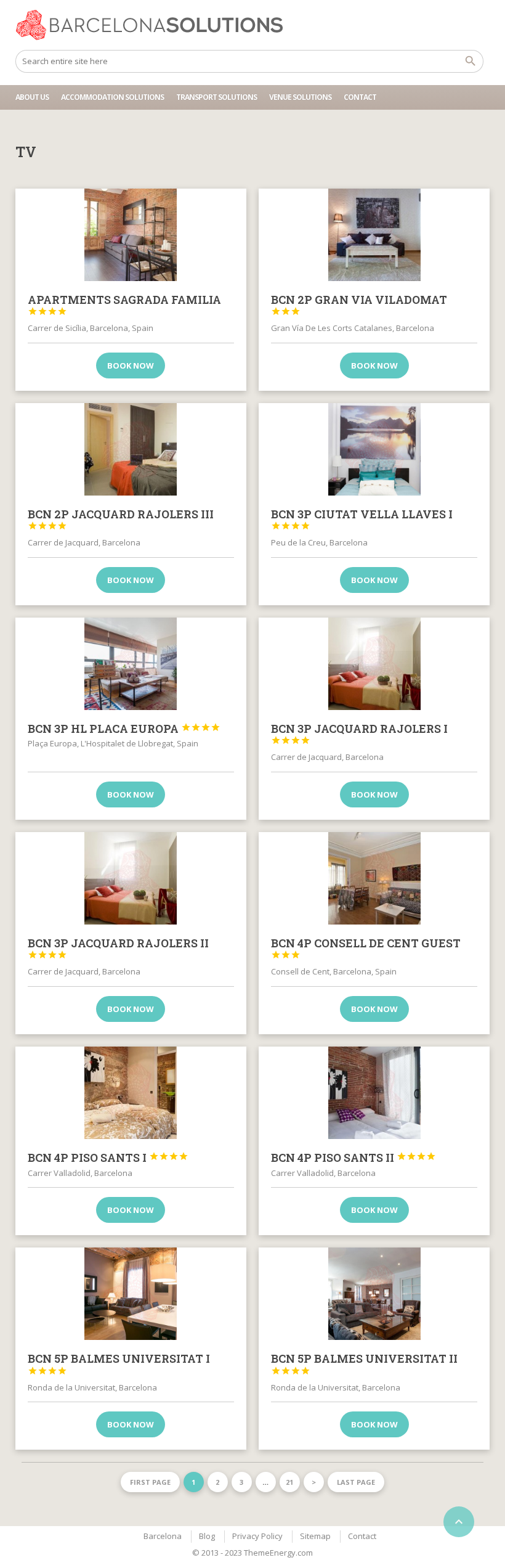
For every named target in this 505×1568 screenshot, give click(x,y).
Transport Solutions (216, 97)
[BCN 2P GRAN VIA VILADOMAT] (374, 235)
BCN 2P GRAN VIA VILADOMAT (359, 304)
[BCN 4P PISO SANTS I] (130, 1093)
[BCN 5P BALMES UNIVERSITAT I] (130, 1293)
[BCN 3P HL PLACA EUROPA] (130, 664)
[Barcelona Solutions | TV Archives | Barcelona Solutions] (154, 24)
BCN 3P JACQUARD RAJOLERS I (359, 733)
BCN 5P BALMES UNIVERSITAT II (364, 1363)
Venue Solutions (300, 97)
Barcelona (162, 1535)
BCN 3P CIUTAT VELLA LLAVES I (362, 519)
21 (289, 1482)
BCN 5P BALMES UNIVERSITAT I (119, 1363)
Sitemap (315, 1535)
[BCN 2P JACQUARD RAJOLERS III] (130, 449)
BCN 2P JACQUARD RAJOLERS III (121, 519)
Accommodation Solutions (112, 97)
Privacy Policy (257, 1535)
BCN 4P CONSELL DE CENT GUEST (366, 948)
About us (32, 97)
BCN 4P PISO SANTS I (108, 1157)
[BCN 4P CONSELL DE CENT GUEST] (374, 878)
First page (150, 1482)
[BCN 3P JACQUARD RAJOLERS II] (130, 878)
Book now (130, 365)
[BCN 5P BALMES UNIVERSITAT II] (374, 1293)
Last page (356, 1482)
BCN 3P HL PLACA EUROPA (124, 728)
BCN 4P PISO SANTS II (353, 1157)
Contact (360, 97)
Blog (207, 1535)
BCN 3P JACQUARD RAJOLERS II (118, 948)
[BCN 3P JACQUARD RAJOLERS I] (374, 664)
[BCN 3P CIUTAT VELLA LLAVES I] (374, 449)
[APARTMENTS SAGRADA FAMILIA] (130, 235)
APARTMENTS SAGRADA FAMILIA (124, 304)
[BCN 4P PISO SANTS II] (374, 1093)
